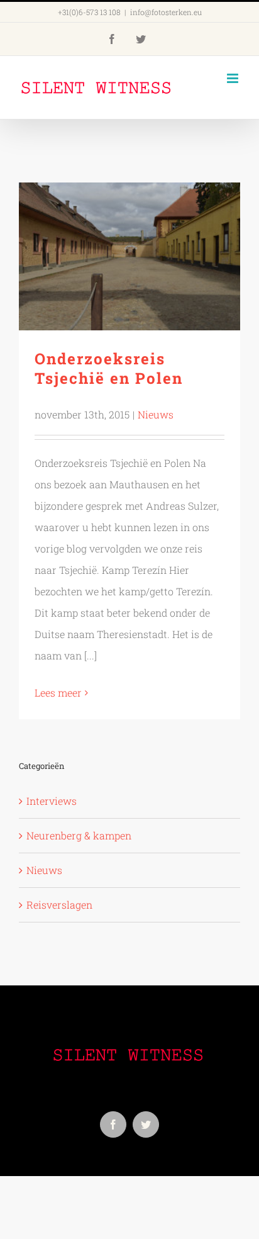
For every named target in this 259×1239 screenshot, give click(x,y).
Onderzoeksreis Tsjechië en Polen (129, 256)
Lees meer (58, 692)
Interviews (51, 800)
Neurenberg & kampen (78, 835)
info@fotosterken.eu (166, 12)
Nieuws (156, 414)
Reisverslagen (59, 904)
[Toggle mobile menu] (233, 78)
